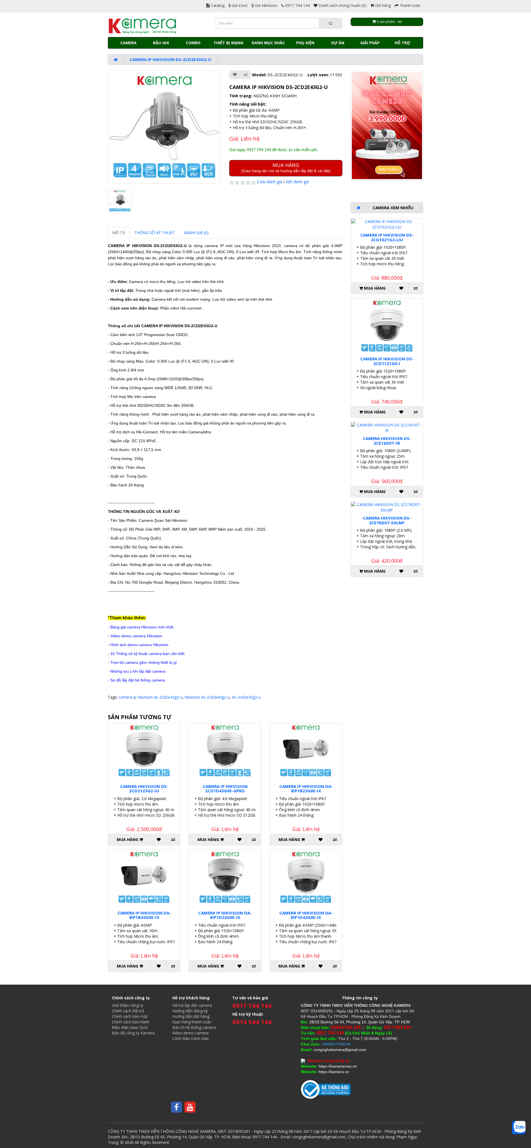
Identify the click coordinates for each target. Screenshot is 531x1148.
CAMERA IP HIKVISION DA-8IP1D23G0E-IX (225, 915)
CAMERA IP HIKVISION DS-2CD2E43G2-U (170, 59)
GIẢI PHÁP (370, 42)
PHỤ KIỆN (305, 42)
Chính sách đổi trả (128, 1010)
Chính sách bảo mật (130, 1016)
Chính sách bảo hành (130, 1021)
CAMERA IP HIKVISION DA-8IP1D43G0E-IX (306, 915)
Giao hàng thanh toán (191, 1021)
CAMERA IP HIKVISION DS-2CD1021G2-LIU (386, 237)
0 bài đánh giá (269, 181)
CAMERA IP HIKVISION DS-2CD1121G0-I (386, 361)
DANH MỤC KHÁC (268, 42)
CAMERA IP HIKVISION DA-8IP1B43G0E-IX (144, 915)
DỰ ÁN (337, 42)
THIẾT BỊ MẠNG (228, 42)
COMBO (193, 42)
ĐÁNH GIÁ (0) (196, 232)
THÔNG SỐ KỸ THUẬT (154, 232)
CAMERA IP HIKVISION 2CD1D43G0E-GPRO (225, 788)
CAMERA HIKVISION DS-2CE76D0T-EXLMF (387, 520)
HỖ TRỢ (402, 42)
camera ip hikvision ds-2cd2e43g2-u (151, 697)
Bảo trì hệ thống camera (194, 1027)
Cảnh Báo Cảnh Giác (190, 1038)
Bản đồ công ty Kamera (133, 1033)
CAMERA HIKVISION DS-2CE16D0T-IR (387, 441)
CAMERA (128, 42)
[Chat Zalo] (518, 1127)
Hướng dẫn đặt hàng (190, 1016)
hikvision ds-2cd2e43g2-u (207, 697)
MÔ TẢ (118, 232)
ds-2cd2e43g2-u (246, 697)
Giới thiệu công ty (127, 1005)
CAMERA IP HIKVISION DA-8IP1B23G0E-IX (306, 788)
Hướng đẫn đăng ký (190, 1010)
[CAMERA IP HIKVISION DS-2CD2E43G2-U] (164, 127)
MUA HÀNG (285, 167)
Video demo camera (190, 1033)
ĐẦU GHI (161, 42)
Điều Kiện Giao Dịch (130, 1027)
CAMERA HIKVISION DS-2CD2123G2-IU (144, 788)
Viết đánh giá (297, 181)
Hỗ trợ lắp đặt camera (192, 1005)
